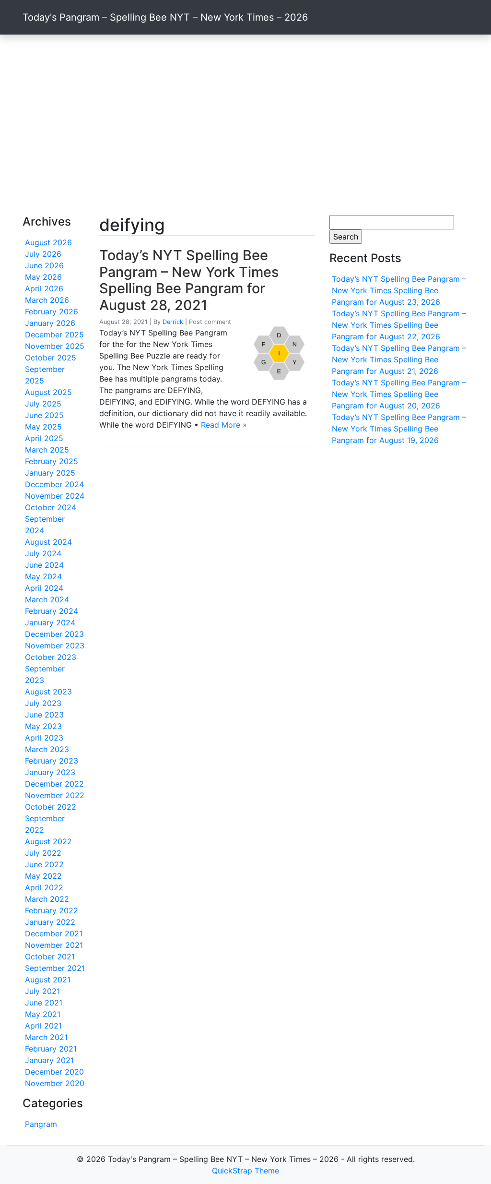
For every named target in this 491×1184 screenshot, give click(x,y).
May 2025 (43, 426)
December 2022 (54, 784)
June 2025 (44, 415)
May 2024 (43, 576)
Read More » (224, 425)
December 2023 (54, 634)
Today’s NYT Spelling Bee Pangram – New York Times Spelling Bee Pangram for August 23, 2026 (399, 290)
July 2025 (43, 403)
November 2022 (54, 795)
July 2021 (42, 991)
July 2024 (43, 553)
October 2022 (50, 807)
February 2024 (51, 611)
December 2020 (54, 1071)
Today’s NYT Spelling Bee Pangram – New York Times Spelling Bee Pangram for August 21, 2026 (399, 359)
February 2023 (51, 760)
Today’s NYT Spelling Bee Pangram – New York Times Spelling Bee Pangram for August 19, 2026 (399, 428)
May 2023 (43, 726)
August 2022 (48, 841)
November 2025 (54, 346)
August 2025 (48, 392)
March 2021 (46, 1037)
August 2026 (48, 242)
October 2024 (50, 507)
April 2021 (43, 1025)
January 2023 (50, 772)
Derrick (173, 321)
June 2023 (44, 714)
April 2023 (44, 737)
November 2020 (54, 1083)
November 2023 (54, 645)
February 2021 (51, 1048)
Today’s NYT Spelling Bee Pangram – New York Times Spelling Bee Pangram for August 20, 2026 (399, 394)
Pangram (41, 1124)
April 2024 (44, 588)
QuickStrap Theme (245, 1170)
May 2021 (42, 1014)
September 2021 (55, 968)
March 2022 (47, 899)
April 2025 (44, 438)
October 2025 (50, 357)
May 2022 (43, 876)
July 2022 (43, 853)
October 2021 (50, 956)
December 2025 (54, 334)
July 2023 (43, 703)
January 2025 (50, 473)
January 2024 (50, 622)
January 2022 (50, 922)
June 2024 (44, 565)
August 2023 (48, 691)
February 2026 (51, 311)
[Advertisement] (245, 125)
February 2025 (51, 461)
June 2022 (44, 864)
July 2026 (43, 254)
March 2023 (47, 749)
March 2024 (47, 599)
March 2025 (47, 449)
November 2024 (54, 496)
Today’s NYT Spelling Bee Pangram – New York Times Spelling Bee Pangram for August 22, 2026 (399, 325)
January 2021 (49, 1060)
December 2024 (54, 484)
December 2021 (53, 933)
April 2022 (44, 887)
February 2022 (51, 910)
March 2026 (47, 300)
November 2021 (54, 945)
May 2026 (43, 277)
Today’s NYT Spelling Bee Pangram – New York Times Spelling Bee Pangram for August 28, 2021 (189, 280)
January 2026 (50, 323)
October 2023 (50, 657)
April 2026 (44, 288)
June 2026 (44, 265)
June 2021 (43, 1002)
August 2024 (48, 542)
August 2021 (47, 979)
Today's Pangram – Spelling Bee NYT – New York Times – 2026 (165, 17)
